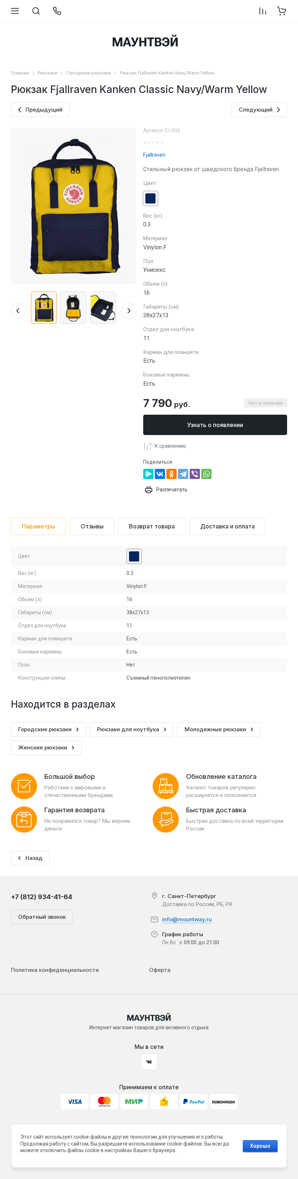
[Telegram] (183, 474)
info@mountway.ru (187, 919)
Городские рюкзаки (88, 73)
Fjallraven (154, 155)
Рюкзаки (47, 73)
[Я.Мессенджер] (148, 474)
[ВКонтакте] (160, 474)
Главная (20, 73)
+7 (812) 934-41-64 (41, 897)
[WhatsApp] (206, 474)
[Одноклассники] (171, 474)
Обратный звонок (42, 916)
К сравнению (170, 446)
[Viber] (195, 474)
